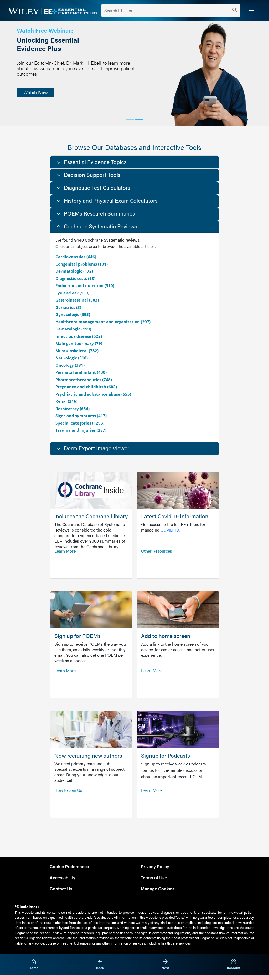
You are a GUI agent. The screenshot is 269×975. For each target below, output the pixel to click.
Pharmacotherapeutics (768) (83, 379)
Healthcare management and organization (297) (103, 321)
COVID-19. (170, 530)
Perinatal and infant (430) (81, 372)
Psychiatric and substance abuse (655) (93, 394)
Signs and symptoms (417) (81, 415)
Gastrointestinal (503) (77, 300)
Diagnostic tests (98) (75, 278)
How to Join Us (68, 790)
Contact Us (61, 888)
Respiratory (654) (72, 408)
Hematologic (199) (73, 328)
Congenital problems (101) (81, 264)
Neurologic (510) (71, 357)
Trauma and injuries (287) (80, 430)
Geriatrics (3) (68, 307)
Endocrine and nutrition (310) (84, 285)
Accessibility (62, 877)
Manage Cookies (158, 888)
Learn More (65, 551)
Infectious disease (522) (78, 336)
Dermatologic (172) (74, 271)
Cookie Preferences (69, 866)
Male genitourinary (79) (78, 343)
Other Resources (156, 551)
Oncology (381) (70, 365)
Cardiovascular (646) (75, 256)
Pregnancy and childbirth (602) (86, 386)
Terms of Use (154, 877)
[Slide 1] (130, 119)
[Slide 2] (139, 119)
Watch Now (35, 92)
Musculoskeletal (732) (77, 350)
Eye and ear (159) (72, 292)
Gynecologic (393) (72, 314)
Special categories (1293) (79, 423)
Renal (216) (66, 401)
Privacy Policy (155, 866)
